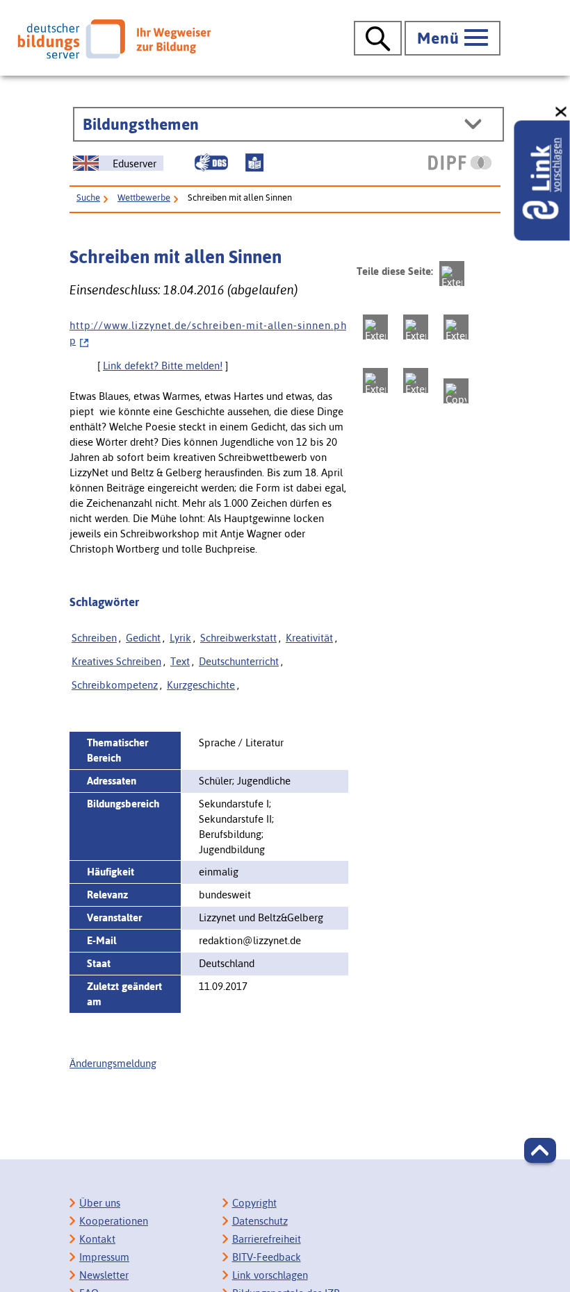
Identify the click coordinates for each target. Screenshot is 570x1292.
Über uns (99, 1203)
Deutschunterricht (239, 661)
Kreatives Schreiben (116, 661)
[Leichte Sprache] (254, 162)
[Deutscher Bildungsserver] (114, 38)
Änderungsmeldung (113, 1063)
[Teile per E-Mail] (415, 380)
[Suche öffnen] (378, 38)
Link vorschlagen (270, 1275)
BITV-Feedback (266, 1257)
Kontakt (97, 1239)
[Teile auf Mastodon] (451, 273)
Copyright (254, 1203)
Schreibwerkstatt (238, 638)
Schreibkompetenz (115, 685)
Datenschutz (260, 1221)
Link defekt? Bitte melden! (162, 365)
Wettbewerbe (143, 197)
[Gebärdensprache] (211, 162)
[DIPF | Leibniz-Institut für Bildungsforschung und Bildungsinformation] (459, 162)
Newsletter (104, 1275)
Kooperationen (113, 1221)
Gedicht (143, 638)
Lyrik (180, 638)
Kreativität (309, 638)
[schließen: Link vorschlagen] (561, 112)
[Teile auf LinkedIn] (375, 380)
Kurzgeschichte (201, 685)
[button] (540, 1150)
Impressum (104, 1257)
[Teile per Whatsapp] (456, 326)
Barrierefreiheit (266, 1239)
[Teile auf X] (415, 326)
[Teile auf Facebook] (375, 326)
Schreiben (94, 638)
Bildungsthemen (141, 124)
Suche (88, 197)
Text (180, 661)
